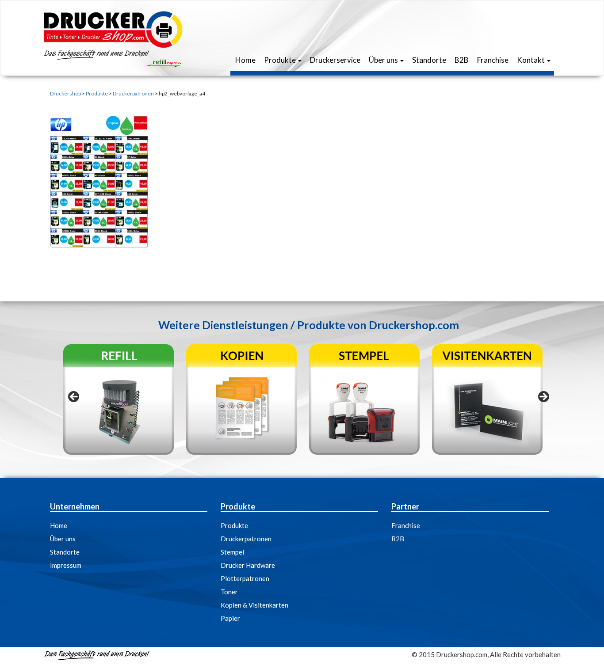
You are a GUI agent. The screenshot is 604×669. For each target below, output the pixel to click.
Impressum (65, 565)
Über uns (383, 60)
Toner (229, 592)
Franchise (492, 60)
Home (245, 60)
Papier (230, 618)
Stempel (232, 552)
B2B (461, 60)
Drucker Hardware (248, 565)
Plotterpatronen (245, 578)
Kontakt (531, 60)
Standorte (428, 60)
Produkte (280, 60)
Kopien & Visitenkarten (254, 605)
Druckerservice (334, 60)
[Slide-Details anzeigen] (118, 399)
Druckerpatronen (246, 539)
